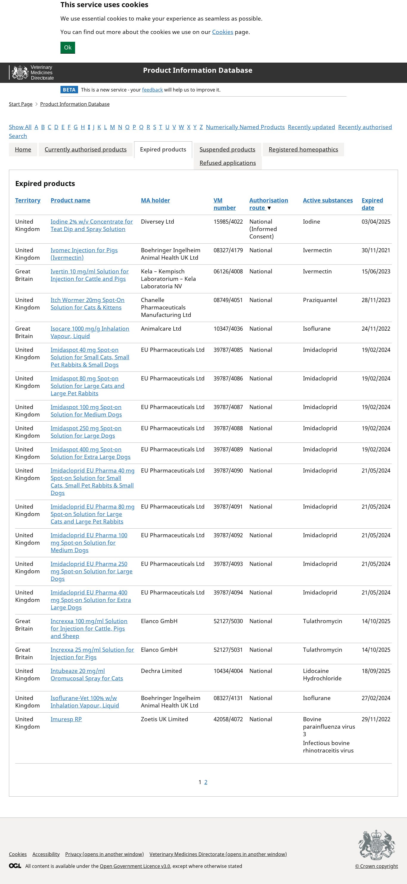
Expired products (163, 149)
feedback (152, 89)
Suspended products (227, 149)
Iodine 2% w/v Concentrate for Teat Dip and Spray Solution (92, 225)
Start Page (20, 104)
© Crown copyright (376, 866)
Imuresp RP (66, 719)
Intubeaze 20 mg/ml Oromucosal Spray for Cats (87, 674)
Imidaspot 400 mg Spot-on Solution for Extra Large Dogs (91, 453)
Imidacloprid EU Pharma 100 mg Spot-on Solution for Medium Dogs (89, 542)
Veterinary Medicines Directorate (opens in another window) (218, 854)
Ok (68, 47)
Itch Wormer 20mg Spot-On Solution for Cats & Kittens (88, 303)
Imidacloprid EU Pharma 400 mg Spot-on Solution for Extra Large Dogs (91, 600)
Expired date (372, 204)
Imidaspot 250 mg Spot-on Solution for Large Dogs (86, 431)
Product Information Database (197, 70)
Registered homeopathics (303, 149)
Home (23, 149)
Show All (20, 127)
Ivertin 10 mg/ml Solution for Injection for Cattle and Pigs (90, 275)
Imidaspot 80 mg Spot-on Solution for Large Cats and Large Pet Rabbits (88, 385)
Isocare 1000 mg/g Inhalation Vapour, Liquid (90, 332)
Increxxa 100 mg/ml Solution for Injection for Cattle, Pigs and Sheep (89, 628)
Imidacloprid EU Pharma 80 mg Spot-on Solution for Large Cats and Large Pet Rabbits (93, 514)
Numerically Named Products (245, 127)
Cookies (222, 32)
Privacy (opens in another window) (104, 854)
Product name (70, 200)
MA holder (155, 200)
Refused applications (228, 163)
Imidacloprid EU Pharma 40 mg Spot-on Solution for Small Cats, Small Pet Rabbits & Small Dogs (93, 482)
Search (18, 136)
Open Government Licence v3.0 (135, 866)
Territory (28, 200)
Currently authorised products (86, 149)
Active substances (328, 200)
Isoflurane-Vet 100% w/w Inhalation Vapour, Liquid (85, 701)
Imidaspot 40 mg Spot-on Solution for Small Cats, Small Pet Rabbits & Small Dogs (90, 357)
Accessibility (46, 854)
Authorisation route (268, 204)
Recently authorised (365, 127)
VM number (225, 204)
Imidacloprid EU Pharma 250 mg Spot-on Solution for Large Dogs (92, 571)
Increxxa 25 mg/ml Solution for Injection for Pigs (92, 653)
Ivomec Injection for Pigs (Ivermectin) (84, 253)
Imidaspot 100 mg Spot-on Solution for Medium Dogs (86, 410)
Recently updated (311, 127)
